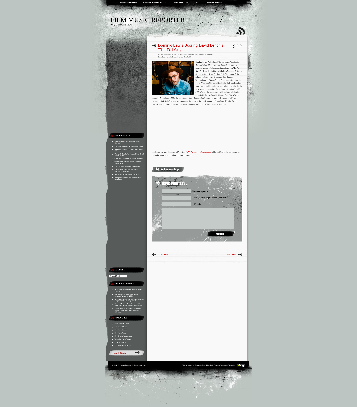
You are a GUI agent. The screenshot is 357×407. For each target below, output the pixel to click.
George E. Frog (200, 365)
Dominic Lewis (177, 57)
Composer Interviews (121, 324)
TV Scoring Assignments (122, 345)
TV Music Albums (120, 342)
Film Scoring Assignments (123, 336)
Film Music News (120, 333)
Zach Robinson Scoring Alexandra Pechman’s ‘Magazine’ (126, 170)
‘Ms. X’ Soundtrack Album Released (126, 174)
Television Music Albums (122, 339)
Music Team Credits (182, 2)
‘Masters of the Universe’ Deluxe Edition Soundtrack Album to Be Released (128, 304)
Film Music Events (120, 330)
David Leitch (166, 57)
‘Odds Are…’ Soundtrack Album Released (128, 159)
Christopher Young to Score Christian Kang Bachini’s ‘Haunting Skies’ (129, 300)
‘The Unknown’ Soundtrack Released (127, 166)
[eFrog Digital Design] (241, 367)
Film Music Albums (120, 327)
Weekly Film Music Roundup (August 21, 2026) (126, 295)
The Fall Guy (188, 57)
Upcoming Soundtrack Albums (155, 2)
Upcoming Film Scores (128, 2)
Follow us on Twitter (214, 2)
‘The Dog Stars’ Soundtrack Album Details (128, 146)
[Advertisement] (128, 90)
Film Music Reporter (147, 20)
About (198, 2)
